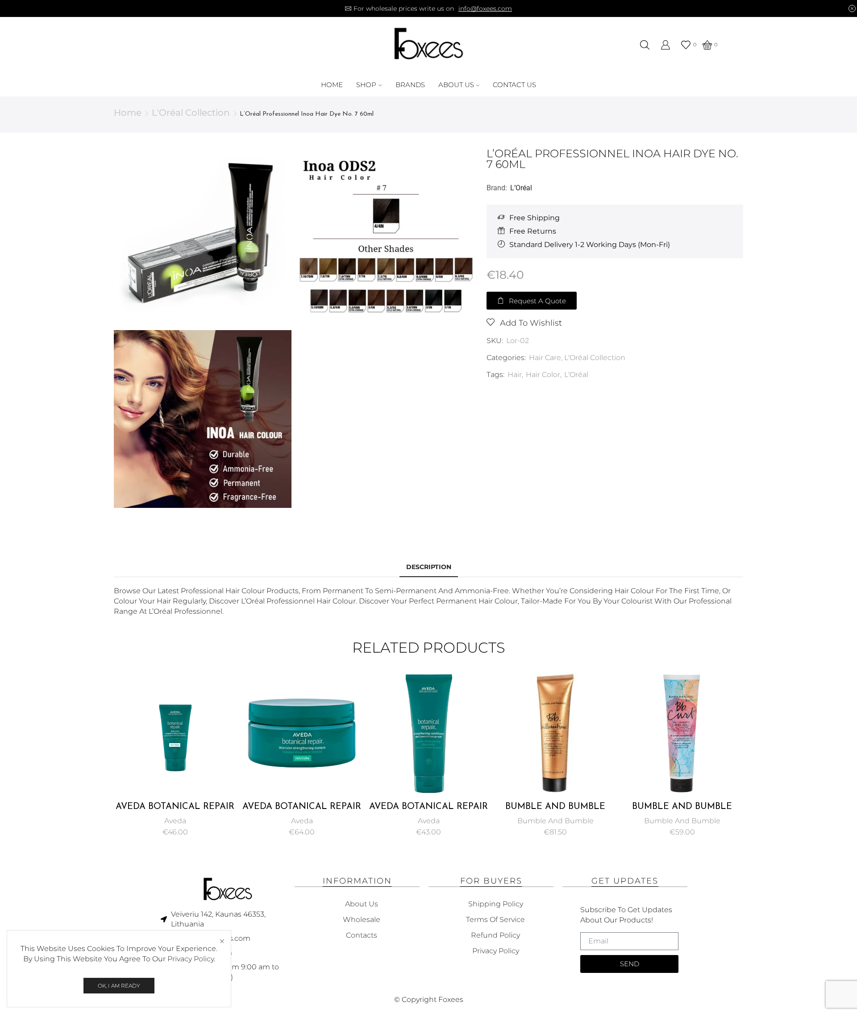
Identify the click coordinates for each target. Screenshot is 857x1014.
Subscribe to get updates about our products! (626, 914)
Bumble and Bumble (555, 821)
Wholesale (361, 919)
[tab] (428, 567)
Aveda (175, 821)
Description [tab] (428, 567)
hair (515, 374)
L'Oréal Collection (191, 112)
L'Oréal (576, 374)
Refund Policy (495, 935)
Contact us (514, 84)
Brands (410, 84)
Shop (366, 84)
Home (332, 84)
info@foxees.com (485, 8)
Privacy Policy (190, 959)
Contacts (361, 935)
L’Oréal (521, 188)
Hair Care (545, 357)
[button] (532, 301)
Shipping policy (495, 904)
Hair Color (543, 374)
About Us (456, 84)
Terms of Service (495, 919)
